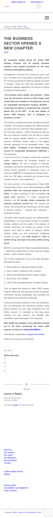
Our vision (8, 455)
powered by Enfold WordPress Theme (29, 512)
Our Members (10, 457)
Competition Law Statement (16, 487)
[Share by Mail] (7, 370)
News (6, 52)
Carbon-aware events (13, 471)
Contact (7, 462)
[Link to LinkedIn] (43, 515)
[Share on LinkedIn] (7, 366)
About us (8, 449)
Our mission (9, 452)
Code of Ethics (10, 490)
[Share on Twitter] (7, 362)
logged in (16, 405)
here (31, 339)
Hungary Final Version (35, 334)
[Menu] (45, 18)
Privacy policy (10, 485)
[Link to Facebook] (40, 515)
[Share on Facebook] (7, 358)
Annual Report (10, 460)
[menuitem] (45, 18)
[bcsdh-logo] (22, 18)
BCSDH (14, 512)
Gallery (7, 474)
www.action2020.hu (32, 329)
